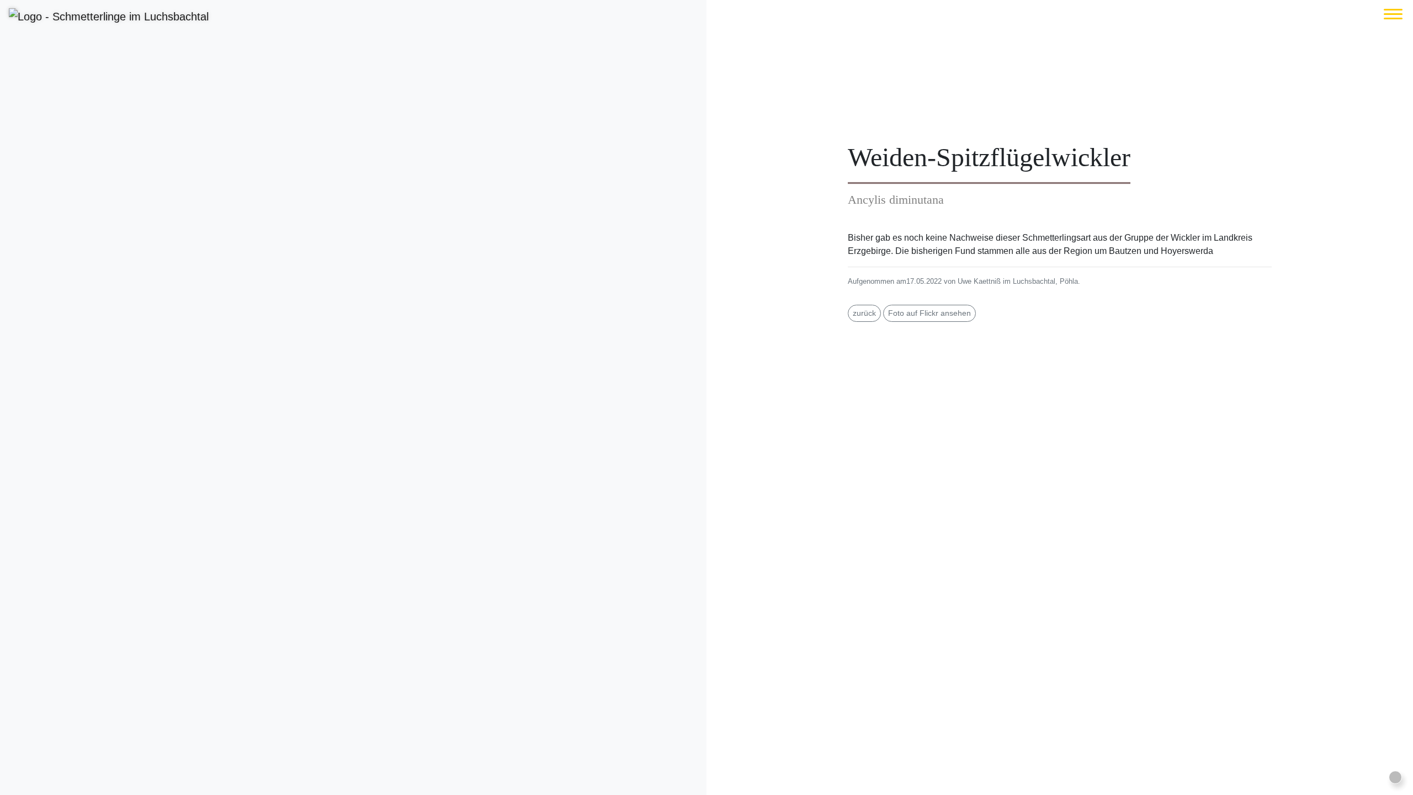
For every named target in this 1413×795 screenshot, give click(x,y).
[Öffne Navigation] (1393, 14)
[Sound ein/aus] (1395, 777)
